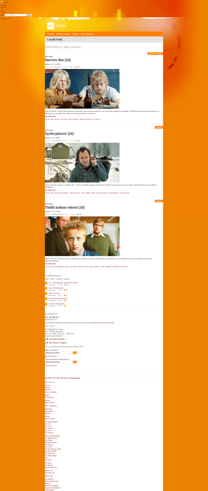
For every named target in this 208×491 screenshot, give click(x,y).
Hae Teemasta (87, 34)
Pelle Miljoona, (59, 266)
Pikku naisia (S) (54, 293)
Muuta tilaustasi (51, 356)
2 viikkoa (59, 279)
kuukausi (67, 279)
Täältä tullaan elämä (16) (65, 207)
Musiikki (159, 53)
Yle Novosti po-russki (53, 449)
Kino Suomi (49, 56)
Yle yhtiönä (49, 479)
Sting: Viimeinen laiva (56, 288)
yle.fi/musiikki (50, 419)
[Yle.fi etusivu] (5, 2)
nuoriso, (57, 193)
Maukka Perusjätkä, (112, 266)
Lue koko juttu (50, 116)
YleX (46, 458)
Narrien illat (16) (58, 60)
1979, (87, 266)
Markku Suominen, (86, 119)
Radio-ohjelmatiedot (52, 436)
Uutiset (3, 5)
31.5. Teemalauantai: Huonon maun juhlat (63, 283)
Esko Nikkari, (64, 193)
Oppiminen (49, 411)
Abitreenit (48, 409)
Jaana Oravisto (125, 193)
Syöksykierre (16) (59, 134)
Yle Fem (64, 378)
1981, (83, 193)
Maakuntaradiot (51, 442)
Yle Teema (49, 428)
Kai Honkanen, (114, 193)
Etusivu (50, 34)
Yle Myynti (49, 465)
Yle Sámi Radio (51, 451)
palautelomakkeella (106, 323)
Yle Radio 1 (49, 440)
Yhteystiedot (49, 490)
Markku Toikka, (91, 193)
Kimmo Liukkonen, (102, 193)
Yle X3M (48, 460)
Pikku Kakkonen (51, 406)
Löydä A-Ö (49, 471)
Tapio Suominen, (74, 119)
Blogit (47, 395)
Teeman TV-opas (63, 34)
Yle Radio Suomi (51, 438)
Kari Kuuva (96, 119)
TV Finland (49, 433)
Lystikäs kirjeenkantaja (57, 304)
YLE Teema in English (58, 343)
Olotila (47, 416)
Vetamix (48, 413)
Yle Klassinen (50, 453)
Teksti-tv (48, 390)
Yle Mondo (49, 445)
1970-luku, (64, 119)
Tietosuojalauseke (52, 481)
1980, (103, 266)
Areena (3, 7)
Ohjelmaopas (74, 378)
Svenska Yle (5, 18)
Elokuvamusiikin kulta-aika (58, 298)
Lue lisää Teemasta (57, 339)
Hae (2, 15)
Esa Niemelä (123, 266)
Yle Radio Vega (51, 456)
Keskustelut (49, 397)
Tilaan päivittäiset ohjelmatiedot (57, 359)
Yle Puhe (48, 447)
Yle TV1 (48, 378)
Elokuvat (152, 53)
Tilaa (75, 353)
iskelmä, (57, 119)
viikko (52, 279)
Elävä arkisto (50, 403)
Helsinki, (81, 266)
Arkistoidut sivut (51, 467)
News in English (51, 392)
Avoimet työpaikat (51, 486)
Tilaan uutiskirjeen (52, 350)
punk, (67, 266)
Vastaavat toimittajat (52, 488)
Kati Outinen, (73, 266)
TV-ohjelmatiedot (51, 422)
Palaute (75, 34)
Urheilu (47, 387)
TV (2, 10)
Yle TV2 (56, 378)
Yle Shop (48, 463)
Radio (3, 12)
